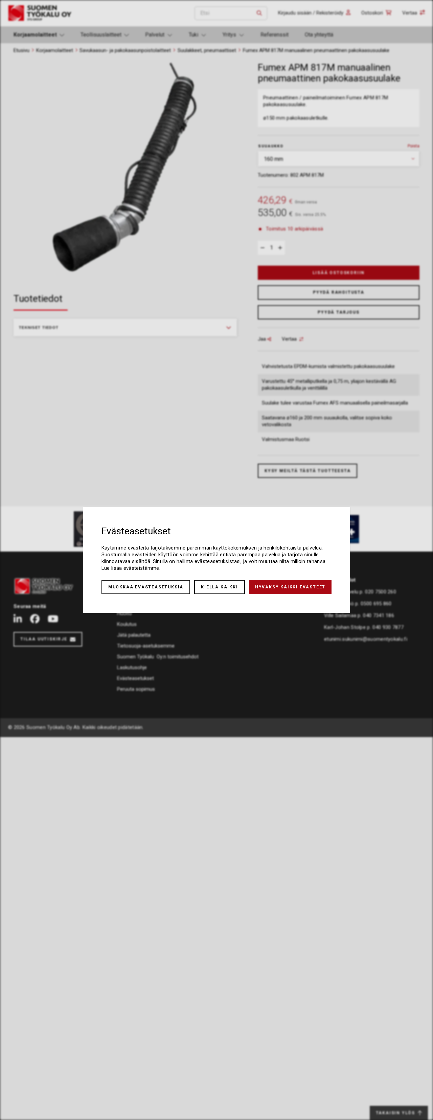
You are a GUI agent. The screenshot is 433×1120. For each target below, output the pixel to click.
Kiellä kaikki (219, 587)
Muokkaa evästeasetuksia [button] (145, 587)
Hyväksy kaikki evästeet (290, 587)
